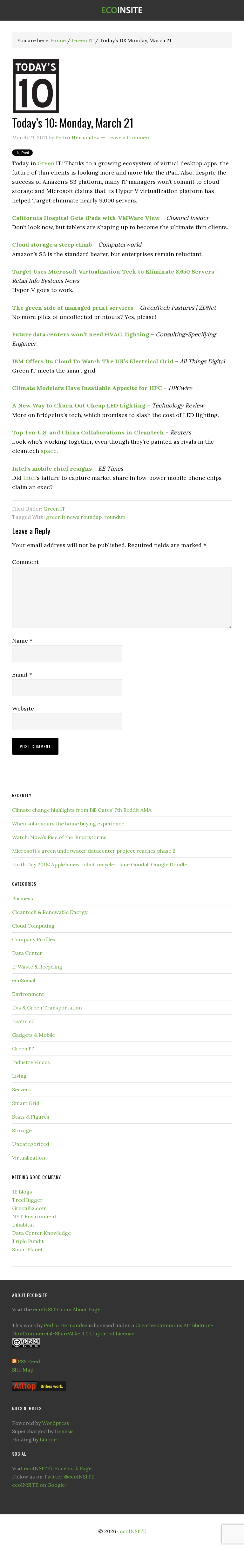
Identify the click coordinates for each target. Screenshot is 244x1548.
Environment (28, 994)
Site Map (22, 1369)
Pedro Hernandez (66, 1325)
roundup (114, 517)
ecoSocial (23, 980)
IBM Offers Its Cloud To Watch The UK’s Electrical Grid (92, 361)
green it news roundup (74, 517)
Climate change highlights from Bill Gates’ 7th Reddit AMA (82, 810)
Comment (25, 562)
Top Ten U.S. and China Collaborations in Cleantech (88, 432)
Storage (22, 1130)
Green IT (54, 509)
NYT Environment (34, 1216)
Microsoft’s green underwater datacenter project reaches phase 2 (93, 851)
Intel (29, 477)
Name (22, 640)
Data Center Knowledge (41, 1233)
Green (45, 163)
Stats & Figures (30, 1117)
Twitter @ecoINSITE (69, 1476)
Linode (48, 1439)
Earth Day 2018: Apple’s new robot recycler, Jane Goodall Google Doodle (99, 864)
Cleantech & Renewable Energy (49, 912)
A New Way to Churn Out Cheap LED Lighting (79, 405)
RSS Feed (29, 1361)
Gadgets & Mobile (33, 1035)
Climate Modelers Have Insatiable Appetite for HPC (87, 388)
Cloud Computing (33, 926)
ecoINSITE (122, 10)
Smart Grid (25, 1103)
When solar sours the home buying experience (68, 823)
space (49, 450)
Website (23, 708)
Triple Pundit (28, 1241)
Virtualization (28, 1157)
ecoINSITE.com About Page (66, 1309)
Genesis (64, 1431)
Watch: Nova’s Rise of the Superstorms (59, 837)
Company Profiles (33, 939)
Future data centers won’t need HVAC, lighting (80, 334)
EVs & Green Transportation (47, 1007)
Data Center (27, 953)
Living (19, 1076)
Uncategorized (30, 1144)
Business (22, 898)
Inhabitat (23, 1224)
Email (22, 674)
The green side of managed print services (72, 307)
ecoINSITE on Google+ (40, 1485)
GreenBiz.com (29, 1208)
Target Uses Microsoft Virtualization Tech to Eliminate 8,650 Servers (113, 271)
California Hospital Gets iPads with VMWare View (86, 218)
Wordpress (55, 1423)
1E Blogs (22, 1191)
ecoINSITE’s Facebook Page (58, 1468)
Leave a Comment (129, 137)
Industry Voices (31, 1062)
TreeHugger (27, 1200)
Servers (21, 1089)
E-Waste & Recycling (37, 966)
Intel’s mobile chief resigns (52, 468)
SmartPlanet (27, 1249)
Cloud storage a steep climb (52, 244)
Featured (23, 1021)
